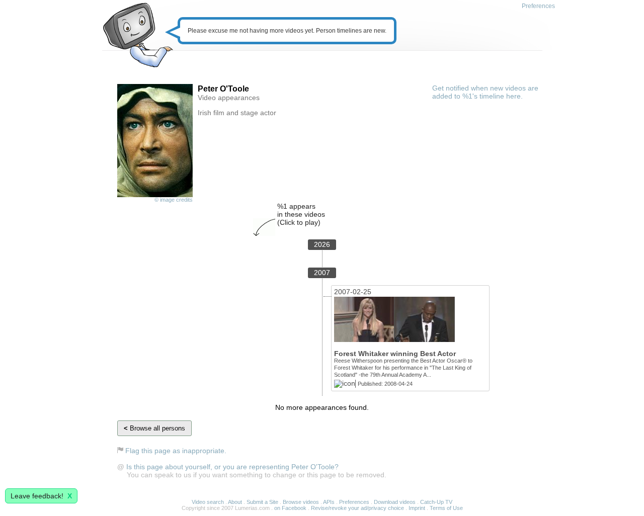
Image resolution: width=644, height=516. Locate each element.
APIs (329, 502)
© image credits (173, 200)
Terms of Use (446, 508)
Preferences (538, 6)
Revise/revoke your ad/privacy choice (357, 508)
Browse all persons (154, 428)
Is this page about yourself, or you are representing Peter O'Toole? (232, 467)
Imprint (417, 508)
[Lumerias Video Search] (137, 36)
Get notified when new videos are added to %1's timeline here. (485, 92)
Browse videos (301, 502)
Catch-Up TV (436, 502)
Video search (208, 502)
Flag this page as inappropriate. (175, 451)
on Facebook (290, 508)
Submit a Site (262, 502)
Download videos (395, 502)
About (235, 502)
